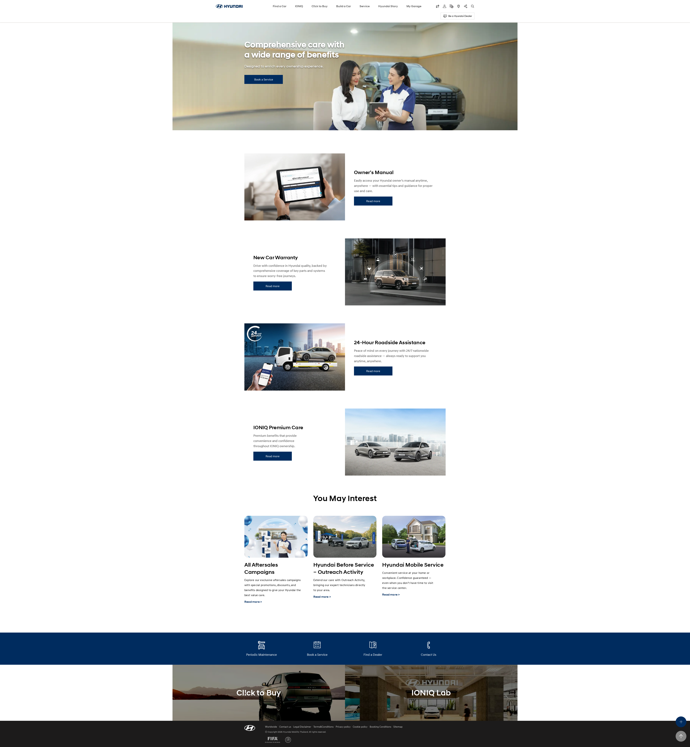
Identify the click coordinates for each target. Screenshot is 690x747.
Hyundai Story (388, 6)
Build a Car (343, 6)
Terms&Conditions (323, 726)
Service (365, 6)
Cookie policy (360, 726)
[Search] (472, 6)
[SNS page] (465, 6)
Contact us (285, 726)
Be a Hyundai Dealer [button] (460, 15)
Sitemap (397, 726)
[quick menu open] (681, 721)
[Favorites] (437, 6)
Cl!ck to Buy (320, 6)
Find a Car (279, 6)
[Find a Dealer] (458, 6)
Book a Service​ (263, 79)
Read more (373, 201)
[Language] (451, 6)
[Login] (444, 6)
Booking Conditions (380, 726)
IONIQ (299, 6)
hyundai (229, 6)
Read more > (253, 601)
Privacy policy (343, 726)
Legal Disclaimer (302, 726)
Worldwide (271, 726)
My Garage (413, 6)
